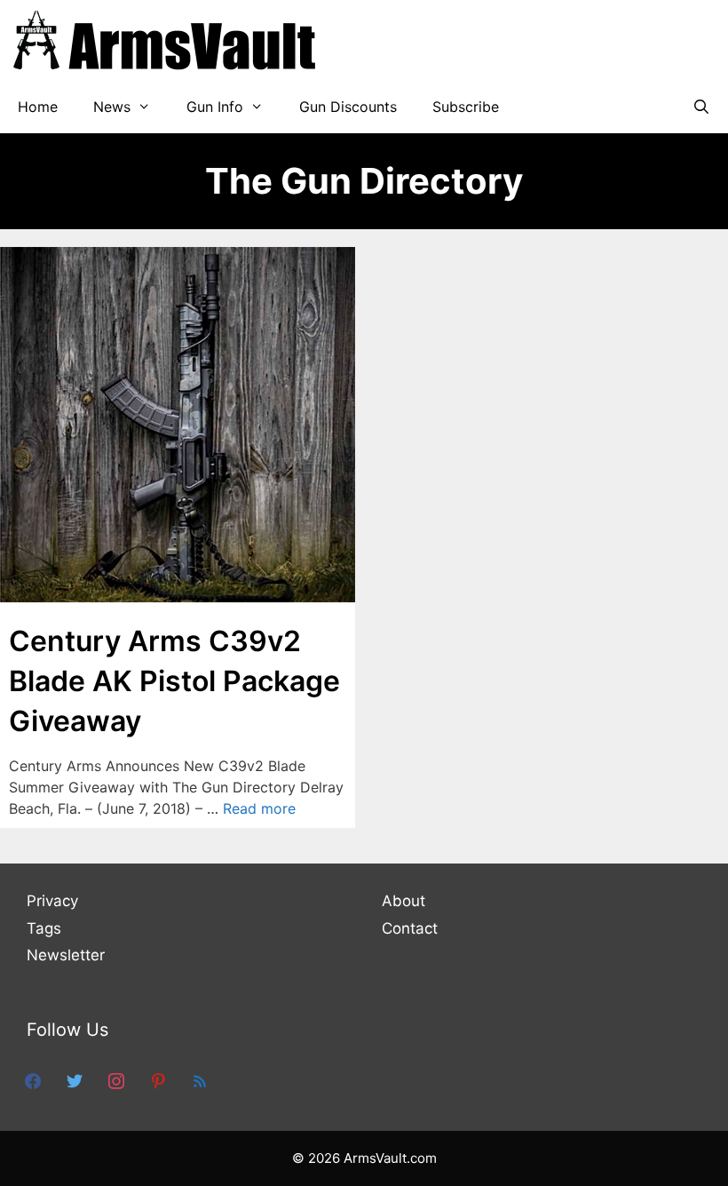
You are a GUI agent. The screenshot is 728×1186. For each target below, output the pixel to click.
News (112, 106)
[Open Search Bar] (701, 106)
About (403, 901)
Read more (259, 808)
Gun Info (214, 106)
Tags (44, 928)
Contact (410, 928)
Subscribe (465, 106)
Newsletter (66, 955)
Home (38, 106)
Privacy (52, 901)
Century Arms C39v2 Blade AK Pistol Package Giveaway (174, 681)
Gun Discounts (348, 106)
